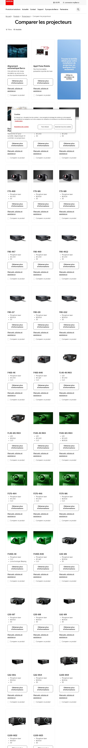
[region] (43, 121)
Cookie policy (19, 121)
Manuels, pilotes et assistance (15, 90)
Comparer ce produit (17, 95)
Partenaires (64, 9)
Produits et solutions (13, 9)
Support (40, 9)
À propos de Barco (51, 9)
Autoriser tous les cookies (63, 127)
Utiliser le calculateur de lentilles (69, 77)
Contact (33, 9)
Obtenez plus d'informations (17, 82)
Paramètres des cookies (21, 126)
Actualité (25, 9)
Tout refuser (45, 127)
